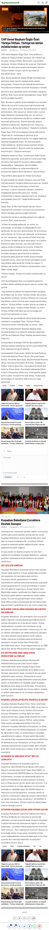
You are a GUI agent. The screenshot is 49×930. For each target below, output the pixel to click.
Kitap (12, 846)
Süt (34, 846)
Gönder (8, 477)
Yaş (40, 846)
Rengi (28, 385)
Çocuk (5, 846)
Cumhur (12, 385)
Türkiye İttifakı (38, 385)
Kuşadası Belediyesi (23, 846)
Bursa (4, 385)
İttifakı (21, 385)
